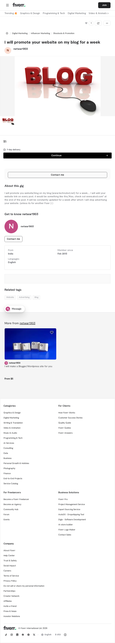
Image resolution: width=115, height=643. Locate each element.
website (10, 297)
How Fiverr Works (66, 413)
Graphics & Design (30, 13)
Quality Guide (64, 423)
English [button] (48, 635)
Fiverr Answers (65, 433)
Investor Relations (12, 616)
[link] (7, 33)
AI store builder (65, 525)
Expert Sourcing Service (69, 510)
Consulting (8, 448)
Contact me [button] (57, 175)
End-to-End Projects (13, 479)
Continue (56, 155)
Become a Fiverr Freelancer (16, 499)
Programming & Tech (54, 13)
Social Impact (10, 566)
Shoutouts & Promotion (63, 33)
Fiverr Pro (63, 499)
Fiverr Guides (64, 428)
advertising (24, 297)
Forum (6, 515)
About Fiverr (9, 551)
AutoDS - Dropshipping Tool (71, 515)
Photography (9, 468)
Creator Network (11, 596)
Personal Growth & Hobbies (16, 463)
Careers (7, 571)
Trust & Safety (10, 561)
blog (36, 297)
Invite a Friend (10, 606)
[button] (7, 5)
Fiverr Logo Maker (66, 530)
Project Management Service (71, 504)
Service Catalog (11, 484)
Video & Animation (12, 428)
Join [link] (104, 5)
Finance (7, 474)
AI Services (9, 443)
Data (6, 453)
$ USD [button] (58, 635)
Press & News (10, 611)
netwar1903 (27, 323)
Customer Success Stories (70, 418)
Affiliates (8, 601)
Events (7, 520)
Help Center (9, 556)
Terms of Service (11, 576)
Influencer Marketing (40, 33)
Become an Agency (12, 504)
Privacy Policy (10, 581)
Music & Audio (10, 433)
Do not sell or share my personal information (24, 586)
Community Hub (11, 510)
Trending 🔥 (10, 13)
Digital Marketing (77, 13)
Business (8, 458)
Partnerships (9, 591)
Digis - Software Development (72, 520)
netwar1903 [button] (20, 49)
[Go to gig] (30, 344)
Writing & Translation (13, 423)
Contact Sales (64, 535)
